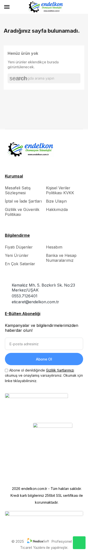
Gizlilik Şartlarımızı (60, 370)
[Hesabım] (74, 6)
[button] (15, 7)
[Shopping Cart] (82, 7)
